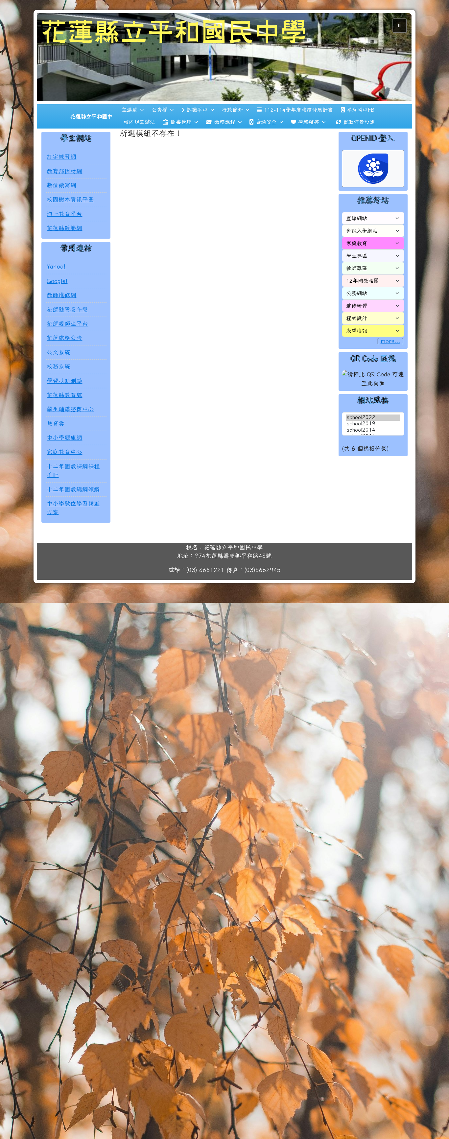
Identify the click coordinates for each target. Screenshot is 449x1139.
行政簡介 (232, 109)
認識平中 (197, 109)
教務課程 (224, 122)
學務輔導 (308, 122)
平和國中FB (360, 109)
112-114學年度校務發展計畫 (298, 109)
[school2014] (373, 430)
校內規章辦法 (139, 122)
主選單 (129, 109)
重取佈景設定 (359, 122)
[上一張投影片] (52, 58)
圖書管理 (181, 122)
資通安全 (266, 122)
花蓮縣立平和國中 (91, 116)
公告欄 (159, 109)
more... (390, 341)
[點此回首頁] (224, 57)
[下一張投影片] (396, 58)
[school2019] (373, 424)
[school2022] (373, 418)
